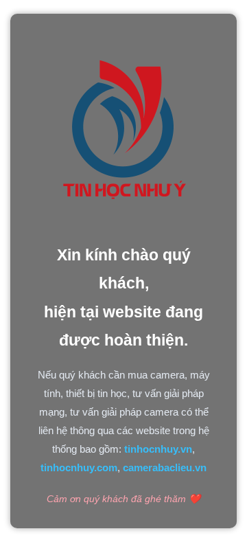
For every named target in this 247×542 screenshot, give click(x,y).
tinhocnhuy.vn (158, 449)
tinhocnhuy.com (78, 467)
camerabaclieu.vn (165, 467)
